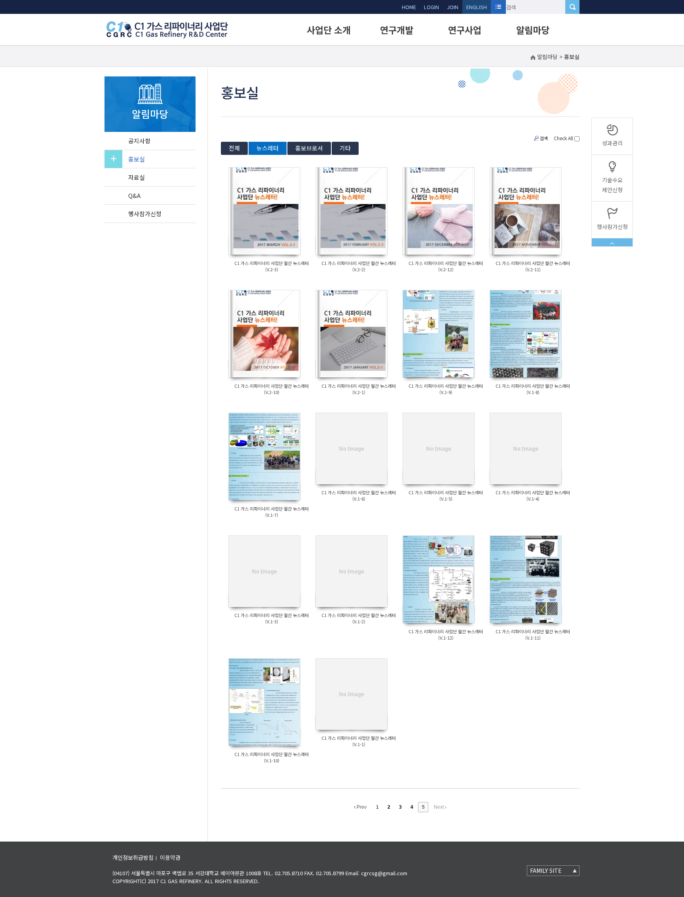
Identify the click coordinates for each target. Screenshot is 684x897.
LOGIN (431, 7)
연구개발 (396, 29)
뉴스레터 (267, 148)
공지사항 (139, 141)
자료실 (136, 177)
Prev (361, 807)
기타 (345, 148)
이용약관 (170, 857)
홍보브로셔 (309, 148)
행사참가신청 (145, 213)
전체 (234, 148)
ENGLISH (476, 7)
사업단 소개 (329, 29)
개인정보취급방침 (133, 857)
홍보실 (136, 159)
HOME (409, 7)
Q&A (134, 195)
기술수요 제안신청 (612, 185)
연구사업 (464, 29)
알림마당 (532, 29)
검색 (544, 138)
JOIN (452, 7)
